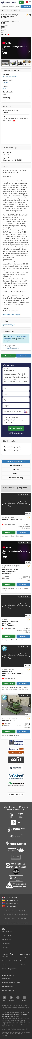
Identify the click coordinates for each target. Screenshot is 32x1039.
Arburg (6, 923)
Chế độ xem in (17, 465)
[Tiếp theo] (29, 51)
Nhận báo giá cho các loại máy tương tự (16, 421)
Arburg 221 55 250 (10, 919)
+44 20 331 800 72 (12, 898)
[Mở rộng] (16, 538)
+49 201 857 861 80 (12, 903)
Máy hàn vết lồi (22, 919)
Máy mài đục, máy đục (10, 77)
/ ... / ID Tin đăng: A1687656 (12, 10)
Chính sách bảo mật (16, 433)
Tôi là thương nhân (12, 417)
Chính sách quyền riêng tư (9, 1033)
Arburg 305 (7, 914)
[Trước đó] (3, 51)
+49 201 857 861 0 (12, 901)
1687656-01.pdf (9, 325)
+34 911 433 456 (11, 906)
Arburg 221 (25, 923)
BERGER (5, 83)
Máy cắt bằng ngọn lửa (21, 914)
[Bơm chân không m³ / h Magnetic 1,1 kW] (16, 705)
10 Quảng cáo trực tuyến (11, 348)
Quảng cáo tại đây (16, 794)
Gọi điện (24, 356)
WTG (4, 88)
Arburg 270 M (15, 923)
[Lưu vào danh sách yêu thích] (27, 15)
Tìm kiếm (26, 7)
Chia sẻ (16, 474)
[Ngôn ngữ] (27, 2)
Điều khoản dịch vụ (23, 1033)
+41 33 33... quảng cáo (13, 447)
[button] (30, 2)
